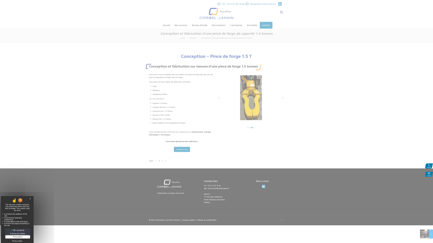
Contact (429, 176)
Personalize (17, 237)
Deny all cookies (18, 234)
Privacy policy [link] (17, 241)
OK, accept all (18, 230)
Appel (429, 167)
